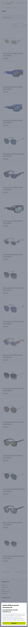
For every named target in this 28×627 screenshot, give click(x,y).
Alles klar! (14, 623)
